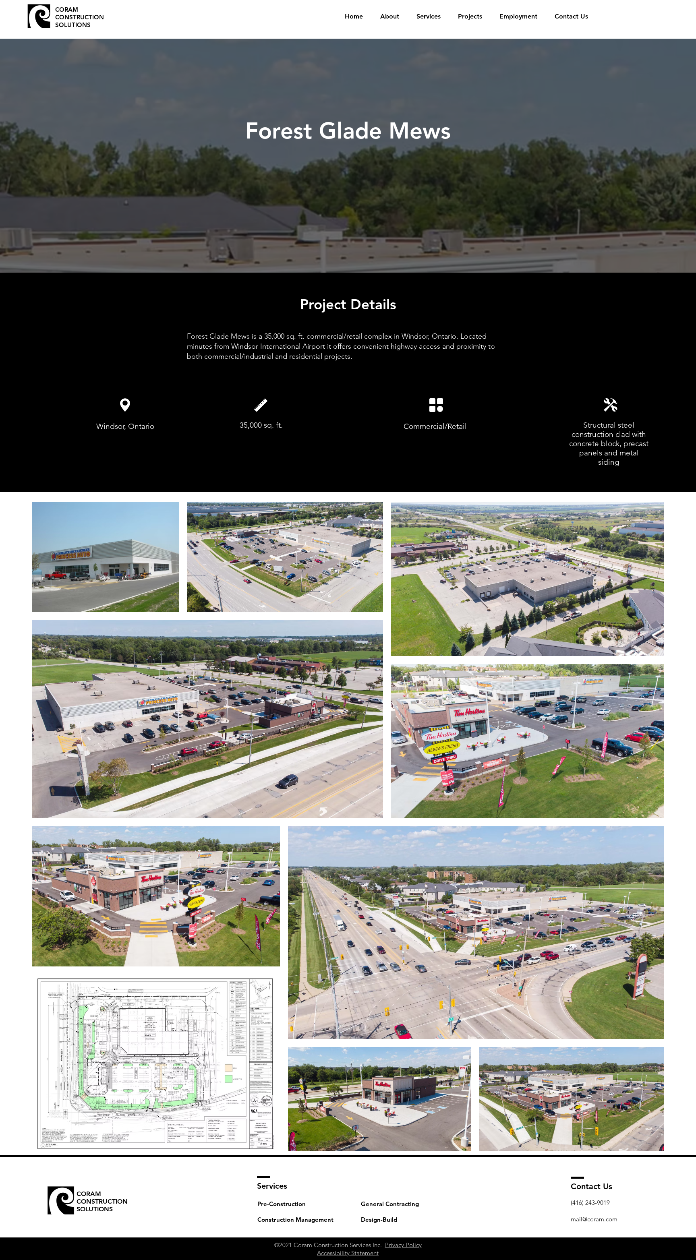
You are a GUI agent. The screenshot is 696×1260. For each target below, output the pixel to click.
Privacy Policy (403, 1245)
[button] (428, 16)
